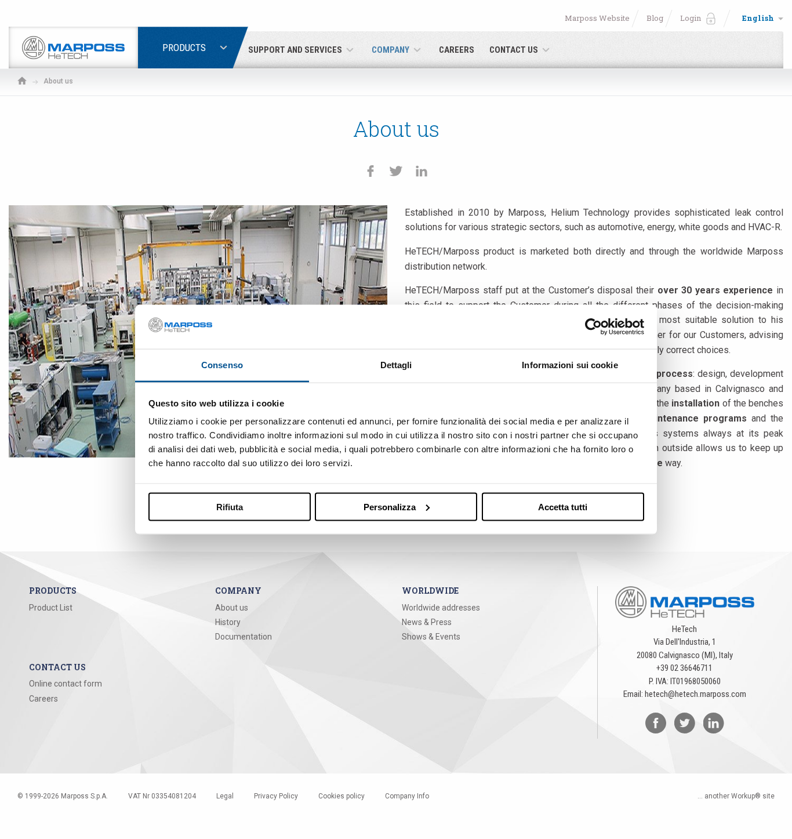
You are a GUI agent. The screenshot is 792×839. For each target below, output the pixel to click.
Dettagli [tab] (396, 365)
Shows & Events (431, 636)
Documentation (243, 636)
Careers (43, 698)
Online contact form (65, 683)
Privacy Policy (276, 796)
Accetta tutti (562, 506)
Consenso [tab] (222, 365)
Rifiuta (229, 506)
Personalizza (390, 506)
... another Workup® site (736, 796)
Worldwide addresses (441, 607)
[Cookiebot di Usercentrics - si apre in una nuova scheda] (593, 326)
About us (231, 607)
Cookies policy (341, 796)
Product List (50, 607)
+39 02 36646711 (684, 668)
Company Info (407, 796)
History (228, 622)
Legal (225, 796)
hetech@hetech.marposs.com (695, 694)
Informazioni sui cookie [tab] (569, 365)
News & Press (427, 622)
